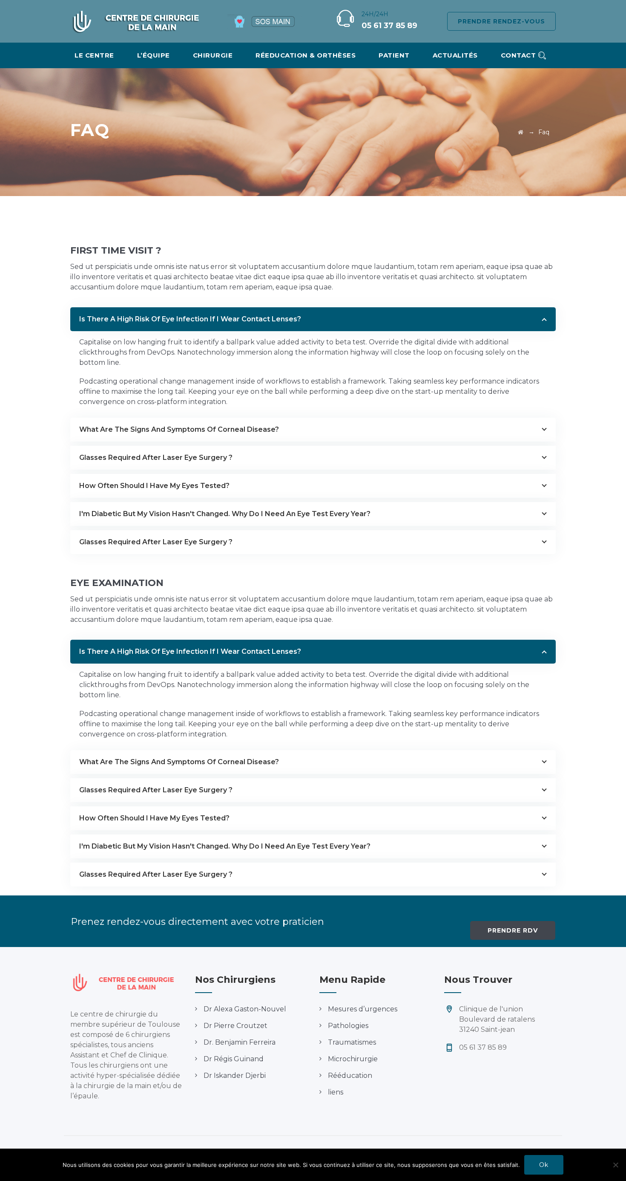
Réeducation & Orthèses (306, 55)
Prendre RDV (513, 930)
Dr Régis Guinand (234, 1059)
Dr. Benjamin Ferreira (240, 1042)
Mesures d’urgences (362, 1009)
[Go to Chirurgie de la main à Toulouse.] (520, 132)
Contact (518, 55)
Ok (543, 1165)
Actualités (455, 55)
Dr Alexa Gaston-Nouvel (245, 1009)
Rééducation (350, 1075)
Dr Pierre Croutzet (235, 1026)
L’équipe (153, 55)
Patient (394, 55)
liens (335, 1092)
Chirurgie (213, 55)
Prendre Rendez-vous (501, 21)
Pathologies (348, 1026)
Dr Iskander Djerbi (235, 1075)
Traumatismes (352, 1042)
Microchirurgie (353, 1059)
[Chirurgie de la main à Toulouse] (139, 21)
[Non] (615, 1165)
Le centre (94, 55)
